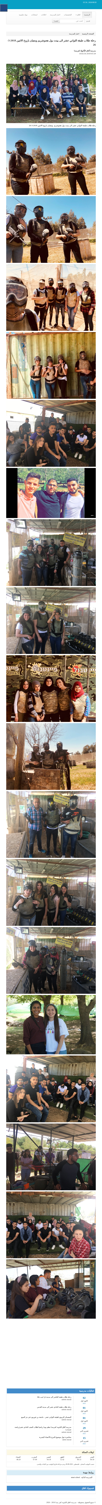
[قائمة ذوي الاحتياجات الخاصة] (3, 8)
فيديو (88, 21)
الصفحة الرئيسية (88, 34)
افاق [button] (78, 15)
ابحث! (56, 21)
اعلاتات (43, 15)
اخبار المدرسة (55, 15)
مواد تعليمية (23, 15)
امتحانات (34, 15)
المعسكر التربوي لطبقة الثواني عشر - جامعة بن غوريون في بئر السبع (46, 1417)
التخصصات (68, 15)
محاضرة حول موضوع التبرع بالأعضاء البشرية (55, 1437)
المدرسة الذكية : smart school (82, 1477)
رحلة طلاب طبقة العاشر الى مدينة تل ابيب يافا (54, 1397)
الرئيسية (87, 15)
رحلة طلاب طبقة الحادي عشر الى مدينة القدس (54, 1407)
